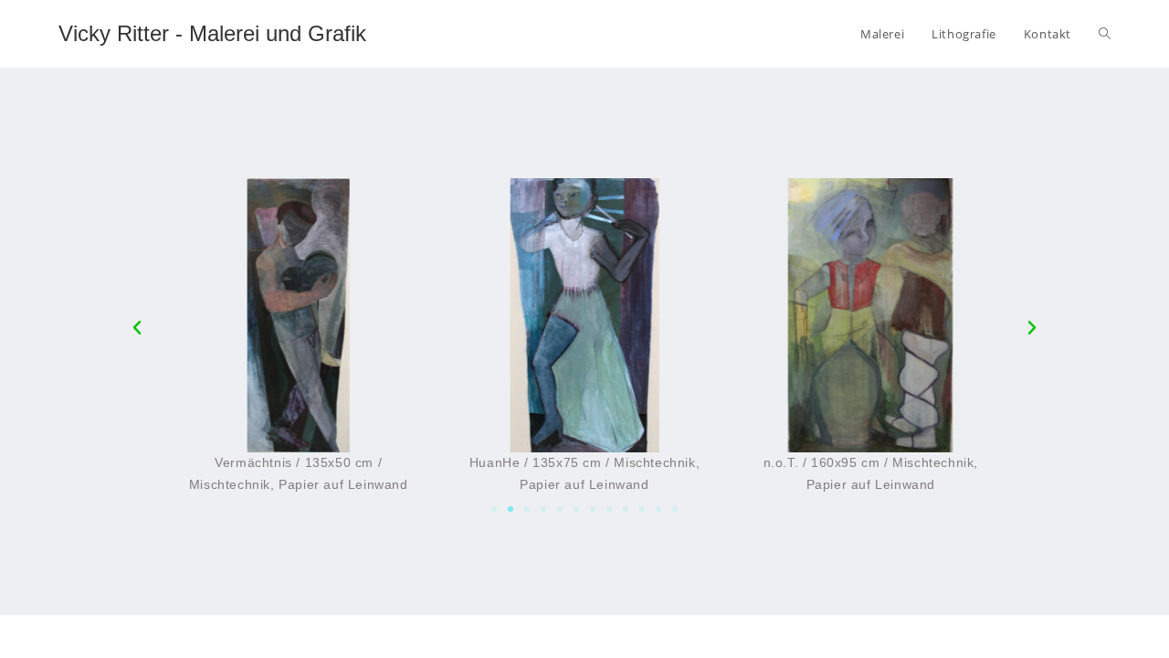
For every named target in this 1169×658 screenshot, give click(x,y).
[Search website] (1104, 34)
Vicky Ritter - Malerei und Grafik (212, 33)
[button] (494, 509)
